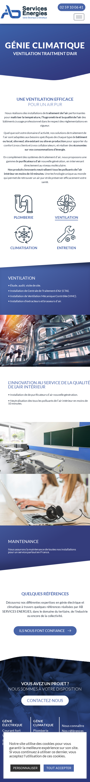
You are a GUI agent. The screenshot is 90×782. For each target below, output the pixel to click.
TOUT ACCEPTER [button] (58, 768)
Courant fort (11, 730)
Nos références (73, 731)
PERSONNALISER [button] (25, 768)
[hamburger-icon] (79, 17)
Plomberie (40, 730)
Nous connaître (73, 726)
